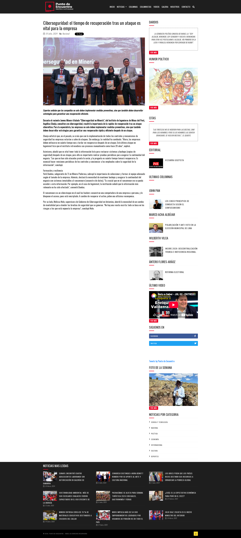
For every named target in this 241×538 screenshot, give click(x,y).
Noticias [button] (121, 6)
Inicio (113, 6)
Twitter (153, 343)
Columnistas (145, 6)
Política (154, 434)
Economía (155, 439)
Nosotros (174, 6)
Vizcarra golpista (174, 160)
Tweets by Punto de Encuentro (161, 361)
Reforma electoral (174, 272)
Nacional (65, 33)
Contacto (186, 6)
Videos (156, 6)
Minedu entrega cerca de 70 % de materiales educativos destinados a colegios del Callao (75, 515)
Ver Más (153, 52)
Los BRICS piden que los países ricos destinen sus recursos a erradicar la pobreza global (179, 476)
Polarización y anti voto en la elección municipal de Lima (180, 226)
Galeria (165, 6)
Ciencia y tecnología (159, 422)
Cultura (154, 451)
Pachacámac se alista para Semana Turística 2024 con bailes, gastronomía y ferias (127, 496)
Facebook (154, 336)
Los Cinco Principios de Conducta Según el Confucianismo (177, 204)
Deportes (155, 456)
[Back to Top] (196, 534)
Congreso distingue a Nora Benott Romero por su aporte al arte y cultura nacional (127, 476)
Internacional (156, 445)
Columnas (133, 6)
